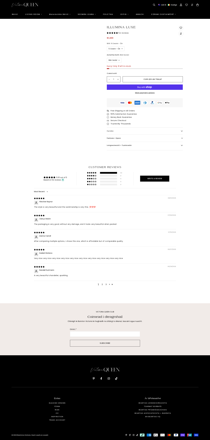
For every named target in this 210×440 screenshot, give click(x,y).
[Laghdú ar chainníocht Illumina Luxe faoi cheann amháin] (109, 79)
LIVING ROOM (32, 14)
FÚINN (57, 406)
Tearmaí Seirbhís (153, 406)
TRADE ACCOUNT (57, 420)
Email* (73, 329)
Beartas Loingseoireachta (153, 403)
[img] (39, 198)
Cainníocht (112, 73)
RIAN (57, 410)
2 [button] (102, 284)
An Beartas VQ (152, 416)
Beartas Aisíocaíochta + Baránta (153, 413)
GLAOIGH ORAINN (57, 403)
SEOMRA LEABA (86, 14)
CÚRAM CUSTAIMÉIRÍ (162, 14)
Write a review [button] (154, 178)
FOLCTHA (108, 14)
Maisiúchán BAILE (59, 14)
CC (57, 413)
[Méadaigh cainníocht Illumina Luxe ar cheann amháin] (118, 79)
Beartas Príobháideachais (153, 410)
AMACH (140, 14)
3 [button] (106, 284)
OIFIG (123, 14)
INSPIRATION (57, 416)
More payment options (145, 93)
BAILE (15, 14)
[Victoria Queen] (25, 5)
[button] (167, 5)
